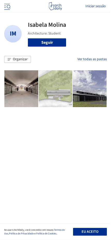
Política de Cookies (46, 233)
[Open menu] (6, 6)
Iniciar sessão (95, 6)
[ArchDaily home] (55, 6)
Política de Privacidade (21, 233)
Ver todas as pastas (92, 59)
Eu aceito (90, 231)
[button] (17, 59)
